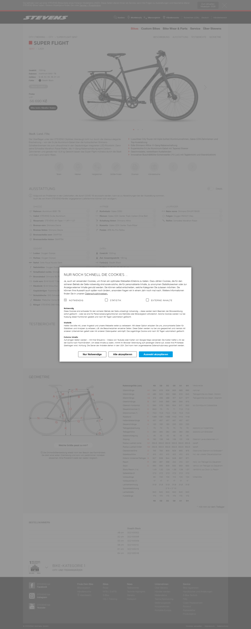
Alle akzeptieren (122, 354)
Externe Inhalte (161, 300)
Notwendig (76, 300)
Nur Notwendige (92, 354)
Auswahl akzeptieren (156, 354)
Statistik (115, 300)
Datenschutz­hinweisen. (96, 293)
